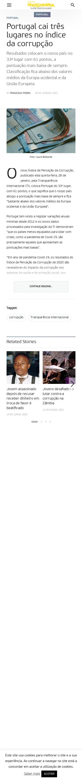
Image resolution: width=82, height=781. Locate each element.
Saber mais (32, 773)
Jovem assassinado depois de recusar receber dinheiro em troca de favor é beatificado (23, 399)
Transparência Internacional (50, 317)
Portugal (42, 15)
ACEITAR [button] (49, 774)
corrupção (16, 317)
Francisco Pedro (20, 93)
